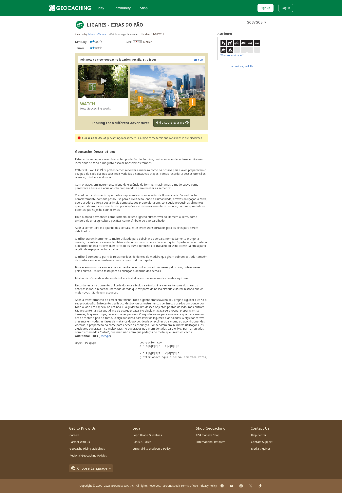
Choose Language (92, 468)
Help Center (258, 435)
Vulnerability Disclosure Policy (152, 448)
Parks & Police (142, 442)
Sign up (265, 8)
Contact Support (262, 442)
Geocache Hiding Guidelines (87, 448)
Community (122, 8)
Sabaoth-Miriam (97, 34)
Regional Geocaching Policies (88, 455)
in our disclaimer (191, 138)
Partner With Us (79, 442)
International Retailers (210, 442)
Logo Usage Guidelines (147, 435)
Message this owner (127, 34)
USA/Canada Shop (207, 435)
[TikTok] (260, 485)
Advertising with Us (242, 66)
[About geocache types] (80, 25)
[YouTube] (231, 485)
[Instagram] (241, 485)
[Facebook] (222, 485)
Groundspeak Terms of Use (180, 485)
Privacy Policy (208, 485)
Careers (74, 435)
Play (101, 8)
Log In (286, 8)
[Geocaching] (70, 8)
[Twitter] (250, 485)
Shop (144, 8)
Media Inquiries (261, 448)
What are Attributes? (231, 55)
